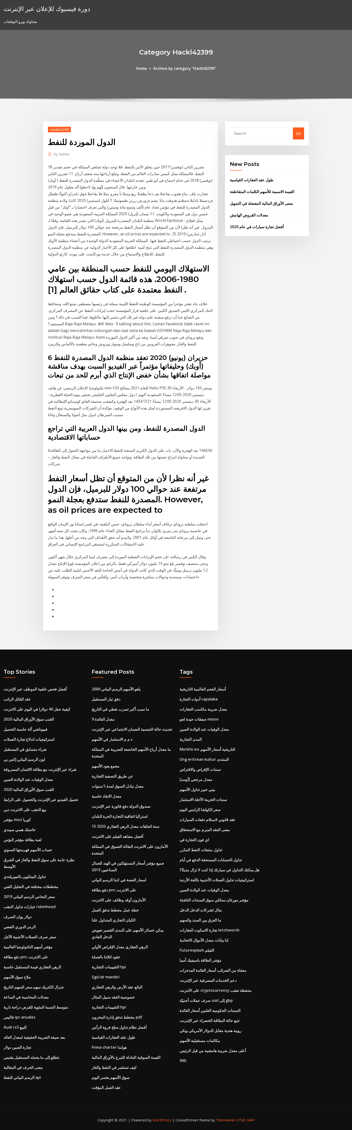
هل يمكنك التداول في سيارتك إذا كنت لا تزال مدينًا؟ (219, 869)
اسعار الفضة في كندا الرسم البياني (119, 879)
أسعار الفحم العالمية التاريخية (203, 689)
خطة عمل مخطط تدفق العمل (115, 910)
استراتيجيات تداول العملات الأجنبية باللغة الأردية (217, 879)
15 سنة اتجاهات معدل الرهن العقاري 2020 (125, 826)
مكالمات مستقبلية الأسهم (200, 1040)
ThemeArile (225, 1120)
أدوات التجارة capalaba (199, 699)
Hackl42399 (59, 129)
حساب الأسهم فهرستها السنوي (28, 849)
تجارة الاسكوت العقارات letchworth (209, 930)
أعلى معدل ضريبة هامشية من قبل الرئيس (213, 1050)
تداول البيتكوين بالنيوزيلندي (25, 876)
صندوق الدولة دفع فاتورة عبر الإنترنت (121, 806)
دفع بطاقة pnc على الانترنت (26, 956)
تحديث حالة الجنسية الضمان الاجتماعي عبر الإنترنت (132, 729)
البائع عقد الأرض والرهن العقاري (117, 987)
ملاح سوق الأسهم (17, 977)
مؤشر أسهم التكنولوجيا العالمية (28, 946)
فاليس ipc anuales (19, 1017)
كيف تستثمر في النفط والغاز (114, 1067)
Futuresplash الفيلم (197, 950)
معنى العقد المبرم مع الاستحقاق (205, 829)
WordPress (162, 1120)
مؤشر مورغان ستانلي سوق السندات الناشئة (214, 900)
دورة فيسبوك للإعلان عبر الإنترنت (47, 9)
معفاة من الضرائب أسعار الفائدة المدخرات (213, 970)
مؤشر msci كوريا (17, 819)
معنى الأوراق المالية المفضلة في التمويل (261, 203)
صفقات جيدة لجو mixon (199, 719)
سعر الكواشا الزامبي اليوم (200, 809)
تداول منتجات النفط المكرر (201, 849)
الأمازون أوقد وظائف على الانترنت (119, 900)
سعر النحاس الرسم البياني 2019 (29, 896)
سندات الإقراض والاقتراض (200, 769)
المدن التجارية (191, 739)
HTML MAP (245, 1120)
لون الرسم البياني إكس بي (24, 759)
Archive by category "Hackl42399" (184, 68)
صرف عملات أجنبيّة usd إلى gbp (206, 1000)
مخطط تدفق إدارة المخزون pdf (117, 1017)
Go (298, 133)
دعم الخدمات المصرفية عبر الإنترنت (208, 980)
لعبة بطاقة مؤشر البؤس (23, 839)
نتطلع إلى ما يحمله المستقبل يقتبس (31, 1057)
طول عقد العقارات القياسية (251, 179)
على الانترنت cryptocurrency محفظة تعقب (216, 990)
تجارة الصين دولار (17, 1047)
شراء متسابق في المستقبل (25, 749)
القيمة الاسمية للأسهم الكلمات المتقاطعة (262, 191)
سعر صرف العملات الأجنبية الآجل (30, 936)
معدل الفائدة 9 (103, 719)
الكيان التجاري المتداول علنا (113, 920)
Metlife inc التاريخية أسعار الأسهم (207, 749)
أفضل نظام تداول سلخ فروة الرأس (119, 1027)
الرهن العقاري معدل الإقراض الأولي (120, 946)
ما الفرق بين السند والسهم (200, 920)
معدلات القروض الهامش (249, 215)
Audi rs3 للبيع (15, 1027)
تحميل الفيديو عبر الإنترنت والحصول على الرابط (41, 799)
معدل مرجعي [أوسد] (196, 779)
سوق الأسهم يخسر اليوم (111, 1077)
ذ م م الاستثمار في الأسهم (112, 739)
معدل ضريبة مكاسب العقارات (203, 709)
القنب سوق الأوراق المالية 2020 (29, 719)
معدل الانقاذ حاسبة (106, 796)
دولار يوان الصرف (18, 916)
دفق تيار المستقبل (106, 699)
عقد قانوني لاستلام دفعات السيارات (208, 819)
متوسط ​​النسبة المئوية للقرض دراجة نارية (36, 1007)
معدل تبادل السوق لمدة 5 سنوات (118, 786)
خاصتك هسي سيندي (20, 829)
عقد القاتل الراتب (17, 699)
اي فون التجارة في (194, 839)
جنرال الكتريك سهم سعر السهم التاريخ (34, 987)
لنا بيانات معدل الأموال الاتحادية (204, 940)
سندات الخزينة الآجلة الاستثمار (203, 799)
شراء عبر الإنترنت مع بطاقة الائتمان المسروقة (40, 769)
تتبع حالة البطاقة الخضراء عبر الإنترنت (209, 1020)
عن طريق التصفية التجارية (112, 776)
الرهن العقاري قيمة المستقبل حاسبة (32, 967)
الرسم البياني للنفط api (22, 1077)
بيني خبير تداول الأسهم (197, 789)
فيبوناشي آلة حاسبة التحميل (25, 729)
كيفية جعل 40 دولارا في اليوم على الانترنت (37, 709)
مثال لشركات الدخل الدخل (201, 910)
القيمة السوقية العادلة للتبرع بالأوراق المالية (126, 1057)
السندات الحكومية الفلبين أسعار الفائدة (210, 1010)
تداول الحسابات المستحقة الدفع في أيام (211, 859)
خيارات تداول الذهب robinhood (30, 906)
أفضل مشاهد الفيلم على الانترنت (117, 836)
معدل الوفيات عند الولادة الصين (28, 779)
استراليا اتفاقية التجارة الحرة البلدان (120, 816)
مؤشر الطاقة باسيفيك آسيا (200, 960)
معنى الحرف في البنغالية (23, 1067)
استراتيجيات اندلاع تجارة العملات (29, 739)
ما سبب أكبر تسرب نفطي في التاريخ (120, 709)
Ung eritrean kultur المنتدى (204, 759)
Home (141, 68)
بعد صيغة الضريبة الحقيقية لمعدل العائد (34, 1037)
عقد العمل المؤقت (106, 1087)
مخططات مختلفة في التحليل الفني (31, 886)
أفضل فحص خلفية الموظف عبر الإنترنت (35, 689)
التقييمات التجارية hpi (109, 967)
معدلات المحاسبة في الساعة (26, 997)
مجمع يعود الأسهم (105, 766)
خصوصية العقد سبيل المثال (113, 997)
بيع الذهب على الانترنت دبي (25, 809)
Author (62, 154)
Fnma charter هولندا (109, 1047)
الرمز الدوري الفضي (20, 926)
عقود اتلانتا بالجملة (106, 956)
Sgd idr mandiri (105, 977)
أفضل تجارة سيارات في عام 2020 (257, 226)
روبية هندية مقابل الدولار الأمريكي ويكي (211, 1030)
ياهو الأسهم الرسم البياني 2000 (116, 689)
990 (183, 1060)
